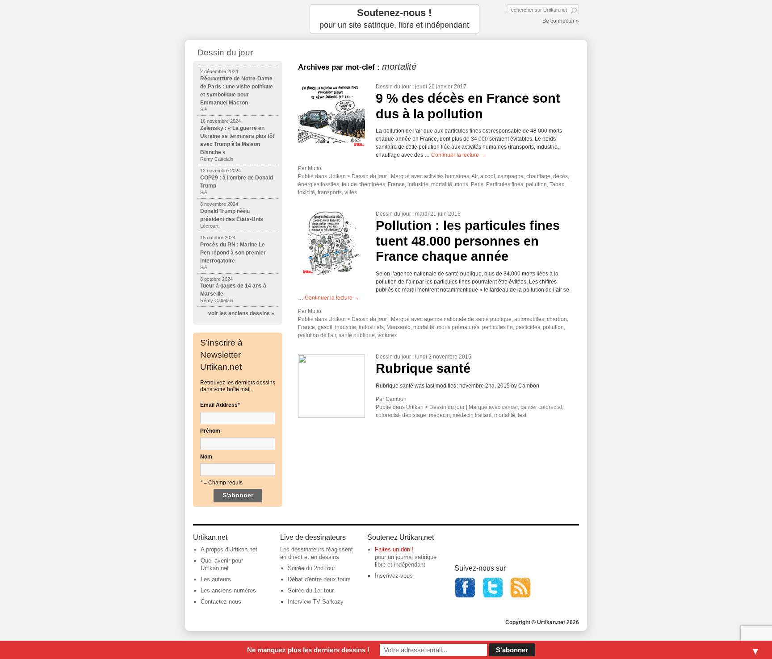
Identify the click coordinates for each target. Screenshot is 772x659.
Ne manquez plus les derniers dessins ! (308, 650)
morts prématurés (458, 327)
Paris (477, 184)
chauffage (538, 176)
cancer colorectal (541, 407)
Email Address (220, 405)
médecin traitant (472, 415)
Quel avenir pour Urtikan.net (222, 564)
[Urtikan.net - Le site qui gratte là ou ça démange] (237, 18)
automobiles (529, 319)
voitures (387, 335)
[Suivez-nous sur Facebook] (465, 596)
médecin (439, 415)
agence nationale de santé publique (468, 319)
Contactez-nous (221, 601)
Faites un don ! (394, 549)
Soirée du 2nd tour (311, 568)
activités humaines (446, 176)
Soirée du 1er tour (311, 590)
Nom (206, 457)
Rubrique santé (423, 368)
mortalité (441, 184)
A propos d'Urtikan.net (229, 549)
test (522, 415)
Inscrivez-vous (394, 575)
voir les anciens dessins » (241, 313)
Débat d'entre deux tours (319, 579)
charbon (557, 319)
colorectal (387, 415)
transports (330, 192)
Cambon (396, 399)
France (396, 184)
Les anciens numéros (228, 590)
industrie (417, 184)
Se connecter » (560, 21)
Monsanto (398, 327)
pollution (536, 184)
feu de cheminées (363, 184)
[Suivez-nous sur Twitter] (492, 596)
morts (461, 184)
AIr (474, 176)
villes (350, 192)
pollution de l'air (317, 335)
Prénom (210, 431)
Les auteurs (216, 579)
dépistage (414, 415)
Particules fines (504, 184)
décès (560, 176)
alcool (487, 176)
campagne (511, 176)
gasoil (325, 327)
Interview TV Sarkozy (316, 601)
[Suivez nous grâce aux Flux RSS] (520, 596)
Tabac (557, 184)
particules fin (497, 327)
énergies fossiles (318, 184)
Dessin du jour (393, 86)
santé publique (357, 335)
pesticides (528, 327)
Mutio (314, 168)
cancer (510, 407)
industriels (371, 327)
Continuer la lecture (458, 155)
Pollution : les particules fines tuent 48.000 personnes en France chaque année (468, 240)
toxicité (306, 192)
